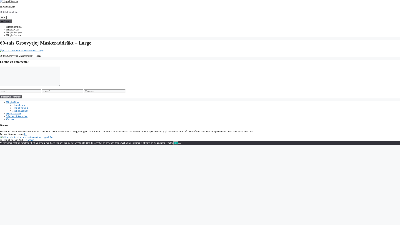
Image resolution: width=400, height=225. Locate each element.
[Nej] (179, 143)
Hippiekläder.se (7, 6)
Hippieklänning (14, 26)
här (25, 134)
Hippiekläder (12, 102)
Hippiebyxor (12, 29)
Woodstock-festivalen (17, 116)
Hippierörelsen (13, 35)
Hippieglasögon (14, 32)
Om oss (10, 119)
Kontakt (30, 140)
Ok (176, 143)
